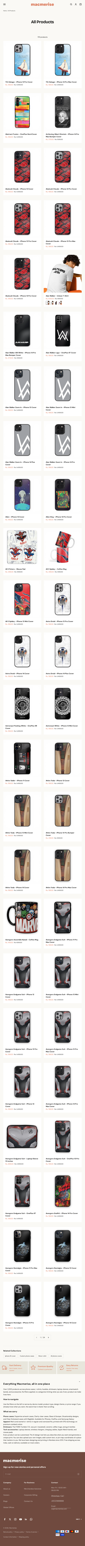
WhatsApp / (55, 1496)
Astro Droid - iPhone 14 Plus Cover (60, 673)
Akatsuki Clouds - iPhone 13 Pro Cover (21, 241)
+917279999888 (57, 1501)
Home (5, 11)
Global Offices (8, 1507)
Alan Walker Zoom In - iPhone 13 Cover (20, 407)
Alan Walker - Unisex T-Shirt (57, 296)
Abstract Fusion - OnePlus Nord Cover (21, 134)
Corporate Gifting (30, 1495)
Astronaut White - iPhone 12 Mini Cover (62, 726)
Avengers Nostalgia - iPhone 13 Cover (61, 1268)
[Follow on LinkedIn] (25, 1519)
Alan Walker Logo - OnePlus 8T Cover (61, 353)
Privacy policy (19, 1532)
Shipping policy (24, 1537)
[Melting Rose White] (60, 303)
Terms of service (31, 1532)
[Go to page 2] (48, 1337)
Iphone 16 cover (10, 1356)
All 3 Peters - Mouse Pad (15, 569)
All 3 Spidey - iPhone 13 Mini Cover (19, 621)
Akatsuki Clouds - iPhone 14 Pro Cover (21, 296)
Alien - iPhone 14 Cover (14, 517)
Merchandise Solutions (32, 1489)
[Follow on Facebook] (4, 1519)
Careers (6, 1495)
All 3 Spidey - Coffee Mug (56, 569)
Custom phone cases (27, 1356)
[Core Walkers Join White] (48, 303)
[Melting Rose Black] (56, 303)
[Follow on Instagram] (15, 1519)
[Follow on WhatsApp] (31, 1519)
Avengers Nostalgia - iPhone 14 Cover (61, 1323)
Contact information (10, 1537)
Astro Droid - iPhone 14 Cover (17, 673)
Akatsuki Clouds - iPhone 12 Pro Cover (61, 189)
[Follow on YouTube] (20, 1519)
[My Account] (76, 4)
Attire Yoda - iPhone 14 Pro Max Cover (61, 887)
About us (6, 1489)
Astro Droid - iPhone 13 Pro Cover (59, 621)
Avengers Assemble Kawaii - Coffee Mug (21, 940)
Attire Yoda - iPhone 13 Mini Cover (19, 833)
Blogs (5, 1501)
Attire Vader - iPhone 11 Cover (17, 781)
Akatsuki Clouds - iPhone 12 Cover (19, 189)
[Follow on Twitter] (10, 1519)
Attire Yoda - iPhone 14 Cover (17, 887)
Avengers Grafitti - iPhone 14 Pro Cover (62, 1213)
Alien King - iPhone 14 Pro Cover (59, 517)
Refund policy (8, 1532)
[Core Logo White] (52, 303)
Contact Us (28, 1501)
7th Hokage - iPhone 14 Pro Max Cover (61, 82)
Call (62, 1496)
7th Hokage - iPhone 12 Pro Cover (19, 82)
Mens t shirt (42, 1356)
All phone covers (56, 1356)
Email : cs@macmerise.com (59, 1507)
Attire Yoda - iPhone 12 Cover (58, 781)
